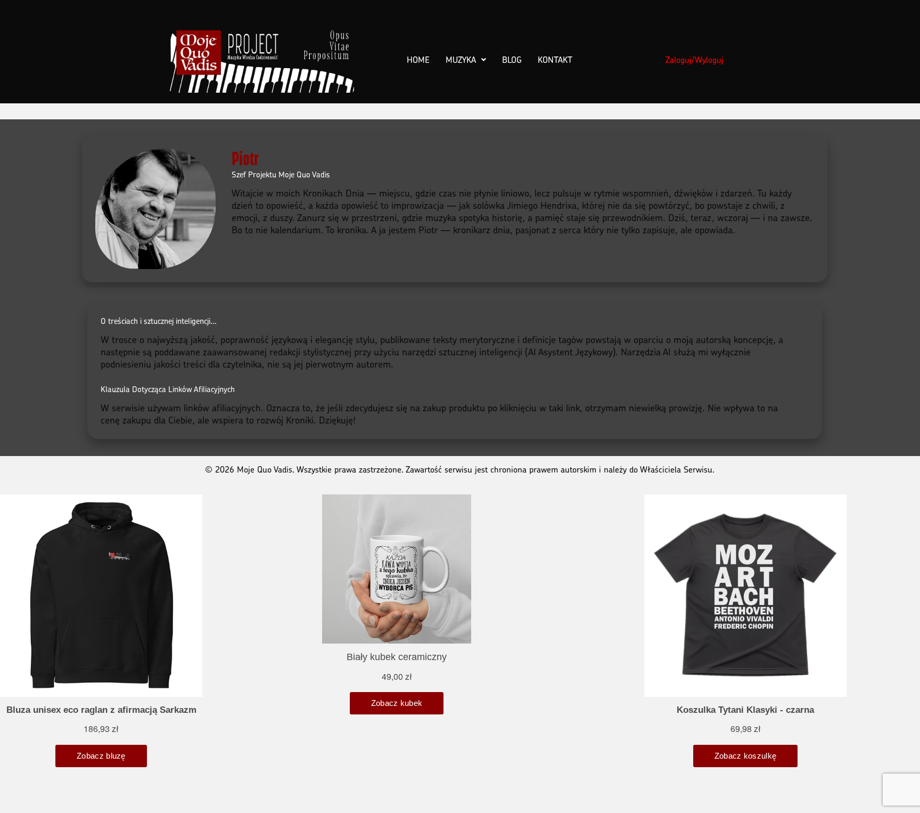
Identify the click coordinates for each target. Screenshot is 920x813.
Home (418, 59)
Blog (512, 59)
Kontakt (555, 59)
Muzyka (461, 59)
